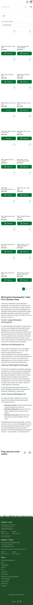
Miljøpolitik (4, 583)
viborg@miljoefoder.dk (7, 546)
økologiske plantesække (13, 389)
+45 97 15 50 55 (8, 527)
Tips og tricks (5, 574)
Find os (3, 567)
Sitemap (3, 586)
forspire (25, 389)
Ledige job (4, 572)
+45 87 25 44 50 (8, 544)
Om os (3, 569)
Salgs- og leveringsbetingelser (10, 576)
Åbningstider (4, 565)
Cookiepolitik (5, 581)
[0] (31, 2)
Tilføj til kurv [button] (9, 53)
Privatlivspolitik (5, 579)
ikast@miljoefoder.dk (7, 528)
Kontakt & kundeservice (8, 560)
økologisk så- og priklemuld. (16, 391)
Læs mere (8, 110)
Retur (2, 562)
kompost (14, 373)
